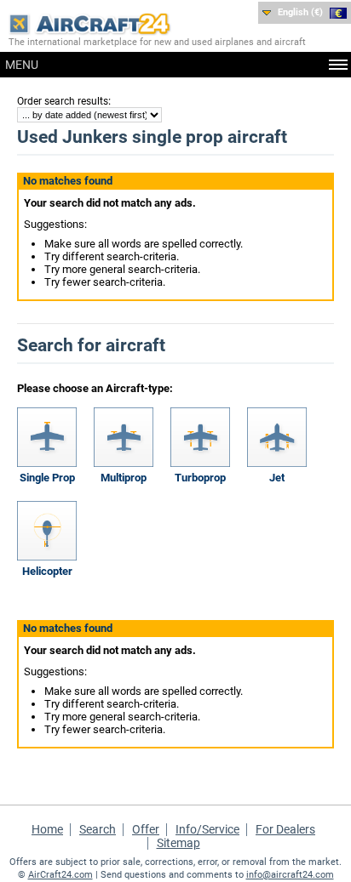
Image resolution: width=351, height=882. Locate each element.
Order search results (62, 101)
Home (47, 829)
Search (97, 829)
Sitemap (178, 843)
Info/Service (207, 829)
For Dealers (285, 829)
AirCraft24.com (60, 874)
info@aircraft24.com (290, 874)
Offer (145, 829)
